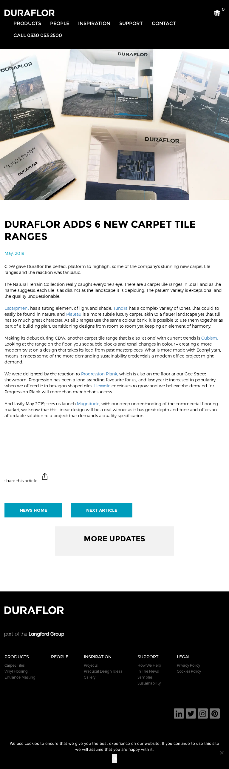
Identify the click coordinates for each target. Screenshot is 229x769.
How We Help (149, 665)
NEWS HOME (33, 510)
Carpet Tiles (14, 665)
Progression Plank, (99, 373)
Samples (144, 677)
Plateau (73, 314)
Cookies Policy (189, 671)
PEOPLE (59, 23)
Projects (91, 665)
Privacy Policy (188, 665)
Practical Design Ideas (103, 671)
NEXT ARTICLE (101, 510)
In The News (148, 671)
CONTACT (164, 23)
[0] (219, 14)
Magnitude (88, 403)
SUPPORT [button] (131, 23)
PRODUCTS (27, 23)
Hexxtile (102, 385)
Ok (114, 758)
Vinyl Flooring (16, 671)
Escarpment (16, 308)
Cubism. (209, 337)
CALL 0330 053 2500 (37, 35)
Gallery (89, 677)
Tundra (120, 308)
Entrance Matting (19, 677)
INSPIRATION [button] (94, 23)
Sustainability (149, 683)
